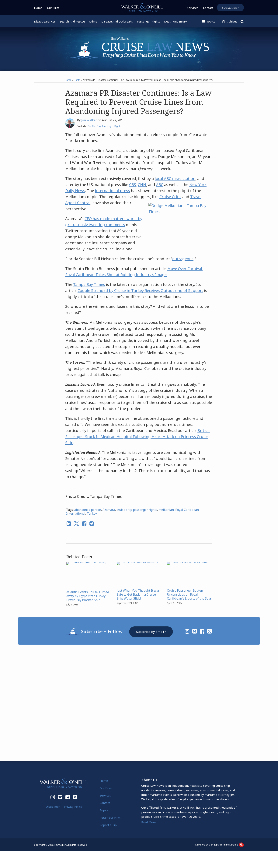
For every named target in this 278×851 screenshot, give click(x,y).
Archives (231, 21)
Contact (208, 8)
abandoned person (87, 510)
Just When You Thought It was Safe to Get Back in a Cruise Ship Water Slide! (138, 594)
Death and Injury (175, 21)
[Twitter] (209, 631)
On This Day (94, 126)
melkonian (166, 510)
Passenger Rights (148, 21)
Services (192, 8)
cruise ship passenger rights (136, 510)
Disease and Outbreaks (117, 21)
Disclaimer (53, 806)
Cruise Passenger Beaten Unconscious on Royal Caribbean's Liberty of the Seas (189, 594)
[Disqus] (139, 702)
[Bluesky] (194, 631)
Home (38, 8)
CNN (142, 184)
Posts (77, 80)
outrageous (182, 258)
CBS (132, 184)
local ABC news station (175, 178)
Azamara (109, 510)
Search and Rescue (72, 21)
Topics (210, 21)
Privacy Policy (73, 806)
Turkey (92, 513)
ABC (159, 184)
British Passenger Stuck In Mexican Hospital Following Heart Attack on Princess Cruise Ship (137, 436)
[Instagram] (187, 631)
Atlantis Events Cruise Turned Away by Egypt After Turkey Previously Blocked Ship (87, 596)
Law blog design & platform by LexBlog (217, 844)
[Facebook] (202, 631)
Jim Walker (89, 120)
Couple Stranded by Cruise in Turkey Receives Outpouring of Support (140, 290)
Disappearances (45, 21)
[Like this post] (84, 523)
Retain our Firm (110, 817)
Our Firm (53, 8)
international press (112, 190)
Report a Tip (108, 825)
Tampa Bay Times (89, 284)
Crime (93, 21)
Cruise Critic (170, 196)
